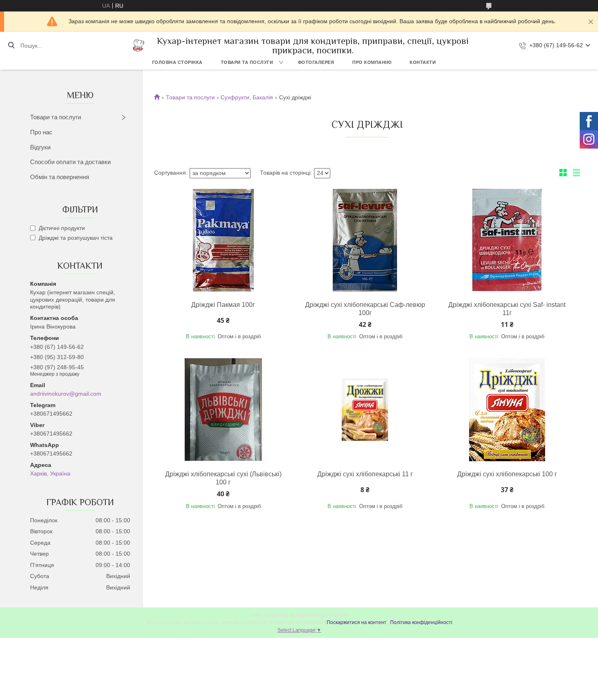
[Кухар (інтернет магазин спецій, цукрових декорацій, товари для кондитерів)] (138, 45)
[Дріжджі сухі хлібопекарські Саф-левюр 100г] (365, 240)
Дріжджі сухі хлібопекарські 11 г (365, 474)
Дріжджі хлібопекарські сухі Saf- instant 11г (506, 308)
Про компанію (371, 62)
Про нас (41, 132)
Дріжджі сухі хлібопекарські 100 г (507, 474)
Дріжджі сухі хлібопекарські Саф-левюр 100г (365, 308)
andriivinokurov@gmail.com (65, 393)
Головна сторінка (177, 62)
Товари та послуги (247, 62)
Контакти (423, 62)
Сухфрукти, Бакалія (246, 97)
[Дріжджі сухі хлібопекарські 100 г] (507, 409)
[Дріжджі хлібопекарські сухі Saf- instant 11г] (507, 240)
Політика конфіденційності (421, 622)
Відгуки (40, 147)
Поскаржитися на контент (356, 622)
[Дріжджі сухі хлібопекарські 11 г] (365, 409)
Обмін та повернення (59, 176)
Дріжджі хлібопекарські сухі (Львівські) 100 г (223, 478)
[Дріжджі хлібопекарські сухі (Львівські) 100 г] (223, 409)
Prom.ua (338, 615)
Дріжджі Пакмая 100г (223, 304)
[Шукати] (11, 45)
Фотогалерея (316, 62)
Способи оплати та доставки (70, 161)
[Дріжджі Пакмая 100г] (223, 240)
